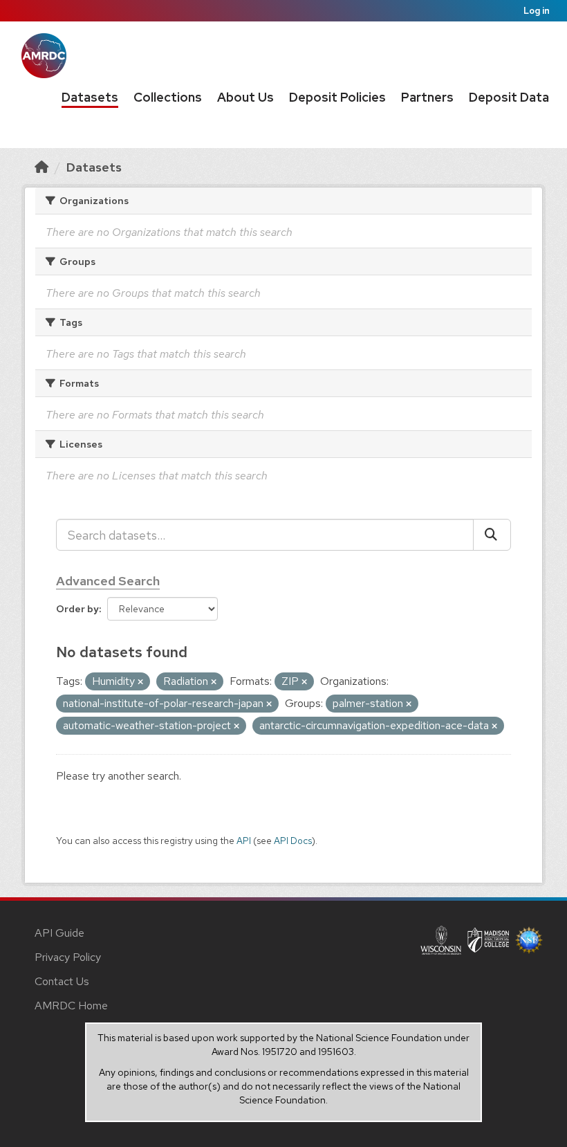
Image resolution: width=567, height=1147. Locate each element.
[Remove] (140, 682)
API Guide (59, 933)
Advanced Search (108, 581)
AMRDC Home (71, 1005)
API (243, 840)
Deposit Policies (337, 97)
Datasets (90, 97)
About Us (245, 97)
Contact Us (62, 981)
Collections (167, 97)
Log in (536, 11)
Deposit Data (509, 97)
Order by (77, 609)
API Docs (293, 840)
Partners (427, 97)
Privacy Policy (68, 957)
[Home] (41, 167)
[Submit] (492, 535)
